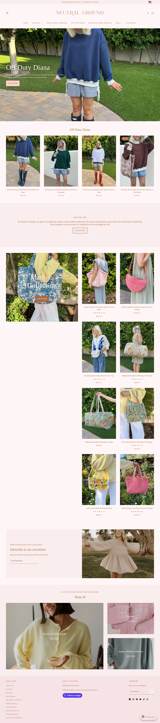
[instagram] (133, 699)
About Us (9, 686)
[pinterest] (137, 699)
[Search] (7, 13)
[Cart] (152, 13)
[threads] (147, 699)
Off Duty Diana (80, 129)
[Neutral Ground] (80, 13)
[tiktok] (143, 699)
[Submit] (36, 561)
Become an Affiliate (14, 700)
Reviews (9, 693)
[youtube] (140, 699)
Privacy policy (11, 707)
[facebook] (129, 699)
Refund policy (11, 703)
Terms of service (12, 711)
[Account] (147, 13)
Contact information (14, 718)
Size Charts (10, 696)
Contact (9, 689)
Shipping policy (12, 714)
